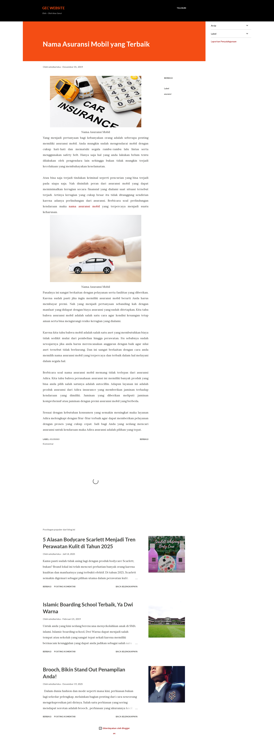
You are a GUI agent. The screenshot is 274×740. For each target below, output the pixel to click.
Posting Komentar (64, 586)
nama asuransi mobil (85, 206)
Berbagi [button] (168, 78)
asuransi (167, 94)
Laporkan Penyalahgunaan (223, 41)
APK (114, 734)
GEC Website (53, 8)
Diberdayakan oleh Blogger (116, 728)
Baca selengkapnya (127, 586)
